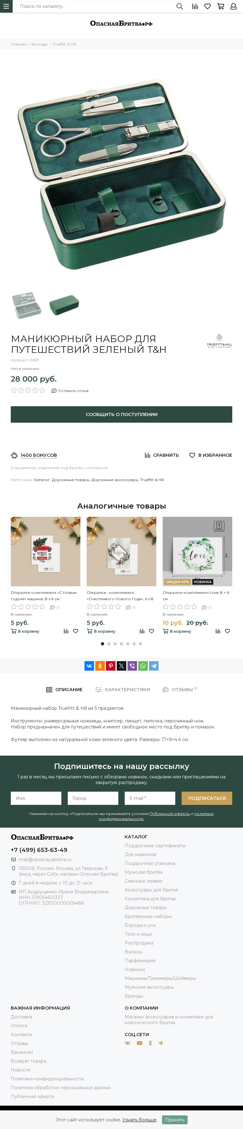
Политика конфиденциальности (47, 1079)
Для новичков (140, 854)
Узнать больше (139, 1120)
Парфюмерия (140, 960)
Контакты (21, 1034)
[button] (102, 643)
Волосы (133, 952)
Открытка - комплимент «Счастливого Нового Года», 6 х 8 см (120, 596)
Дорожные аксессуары (114, 479)
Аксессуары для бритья (151, 890)
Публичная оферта (32, 1096)
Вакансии (22, 1052)
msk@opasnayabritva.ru (45, 859)
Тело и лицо (138, 934)
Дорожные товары (71, 479)
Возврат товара (28, 1061)
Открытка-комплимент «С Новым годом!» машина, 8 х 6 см (44, 595)
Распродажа (139, 943)
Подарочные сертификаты (155, 845)
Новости (20, 1070)
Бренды (134, 996)
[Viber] (132, 666)
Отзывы (19, 1043)
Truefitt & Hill (152, 479)
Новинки (135, 969)
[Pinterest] (110, 666)
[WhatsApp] (143, 666)
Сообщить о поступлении (122, 414)
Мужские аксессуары (149, 987)
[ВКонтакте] (89, 666)
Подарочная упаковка (150, 863)
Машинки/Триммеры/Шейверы (160, 978)
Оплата (19, 1026)
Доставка (21, 1017)
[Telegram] (154, 666)
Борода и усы (140, 925)
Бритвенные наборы (148, 916)
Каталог (42, 479)
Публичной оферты (170, 813)
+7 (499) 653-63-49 (39, 850)
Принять (174, 1120)
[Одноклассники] (100, 666)
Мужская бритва (144, 872)
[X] (121, 666)
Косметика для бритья (150, 899)
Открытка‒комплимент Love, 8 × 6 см (196, 595)
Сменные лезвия (143, 881)
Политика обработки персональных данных (61, 1087)
